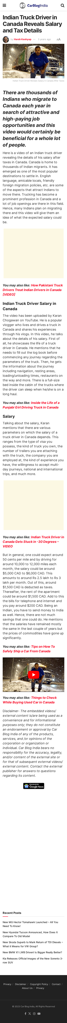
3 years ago (44, 39)
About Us (27, 988)
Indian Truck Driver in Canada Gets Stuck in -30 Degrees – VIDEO (33, 541)
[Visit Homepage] (33, 5)
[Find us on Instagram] (34, 1014)
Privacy (7, 984)
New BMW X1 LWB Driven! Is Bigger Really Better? (32, 952)
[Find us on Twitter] (29, 1014)
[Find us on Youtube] (39, 1014)
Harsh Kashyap (22, 39)
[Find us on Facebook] (25, 1014)
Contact (56, 984)
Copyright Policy (39, 984)
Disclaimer (20, 984)
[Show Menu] (4, 5)
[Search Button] (62, 5)
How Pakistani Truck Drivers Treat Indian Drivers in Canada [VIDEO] (33, 289)
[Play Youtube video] (33, 674)
